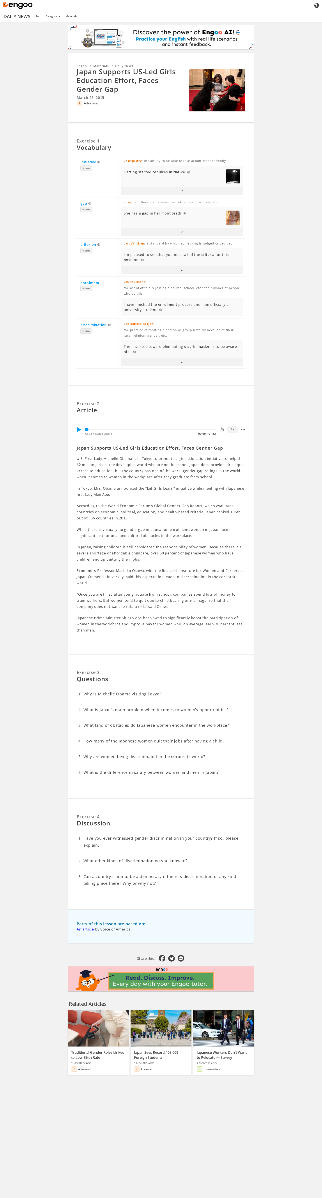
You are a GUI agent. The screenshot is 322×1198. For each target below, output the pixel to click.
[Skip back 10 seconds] (222, 429)
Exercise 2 (88, 403)
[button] (182, 191)
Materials (71, 16)
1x (232, 429)
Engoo (82, 66)
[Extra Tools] (243, 429)
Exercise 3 (88, 672)
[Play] (78, 429)
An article (85, 929)
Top (38, 16)
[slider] (86, 429)
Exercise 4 (88, 817)
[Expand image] (217, 90)
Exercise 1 (88, 141)
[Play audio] (99, 162)
